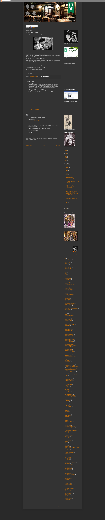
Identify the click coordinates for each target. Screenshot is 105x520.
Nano (66, 424)
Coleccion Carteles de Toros (69, 284)
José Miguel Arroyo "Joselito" (69, 396)
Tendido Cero (67, 487)
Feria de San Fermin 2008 (69, 339)
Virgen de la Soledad (68, 498)
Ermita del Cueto (67, 309)
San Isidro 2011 (67, 459)
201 (65, 258)
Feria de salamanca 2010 (69, 335)
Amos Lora (67, 264)
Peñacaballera (67, 436)
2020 (66, 150)
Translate (33, 27)
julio (67, 171)
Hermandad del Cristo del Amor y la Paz (71, 376)
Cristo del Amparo (68, 290)
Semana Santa (67, 463)
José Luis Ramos (68, 391)
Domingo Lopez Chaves (69, 294)
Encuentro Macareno (68, 305)
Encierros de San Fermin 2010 (70, 304)
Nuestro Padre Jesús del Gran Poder (71, 429)
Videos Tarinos (67, 494)
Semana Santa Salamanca (69, 475)
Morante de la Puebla (68, 421)
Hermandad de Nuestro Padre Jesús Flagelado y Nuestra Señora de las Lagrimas (71, 369)
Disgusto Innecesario (69, 177)
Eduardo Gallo (67, 298)
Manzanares (67, 416)
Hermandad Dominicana (69, 378)
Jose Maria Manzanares (69, 394)
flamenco (66, 357)
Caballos (66, 277)
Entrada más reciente (29, 145)
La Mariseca (67, 409)
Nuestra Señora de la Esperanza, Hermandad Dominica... (71, 192)
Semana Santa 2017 (68, 472)
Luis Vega (66, 412)
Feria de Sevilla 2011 (68, 349)
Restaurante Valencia (68, 451)
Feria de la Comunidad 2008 (69, 324)
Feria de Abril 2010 (68, 318)
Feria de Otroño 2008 (68, 330)
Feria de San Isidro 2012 (69, 315)
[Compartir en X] (46, 76)
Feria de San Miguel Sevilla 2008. (70, 345)
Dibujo (66, 293)
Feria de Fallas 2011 (68, 321)
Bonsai (66, 274)
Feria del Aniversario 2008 (69, 351)
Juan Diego (67, 401)
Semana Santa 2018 (68, 473)
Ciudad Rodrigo (67, 282)
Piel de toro (67, 441)
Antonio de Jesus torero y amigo (71, 183)
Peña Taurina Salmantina (69, 435)
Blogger (58, 506)
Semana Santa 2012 (68, 468)
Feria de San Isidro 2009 (69, 341)
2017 (66, 154)
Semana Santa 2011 (68, 467)
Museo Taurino (67, 422)
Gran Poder (67, 362)
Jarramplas (67, 385)
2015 (66, 157)
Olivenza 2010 (67, 431)
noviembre (68, 166)
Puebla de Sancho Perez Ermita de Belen (72, 447)
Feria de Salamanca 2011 (69, 336)
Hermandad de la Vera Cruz (69, 365)
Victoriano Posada (68, 490)
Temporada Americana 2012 (69, 484)
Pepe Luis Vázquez (68, 437)
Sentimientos (67, 477)
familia (66, 313)
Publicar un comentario (31, 143)
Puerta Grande (67, 449)
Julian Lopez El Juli (68, 406)
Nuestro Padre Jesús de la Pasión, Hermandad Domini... (71, 196)
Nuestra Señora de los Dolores (70, 427)
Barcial (66, 272)
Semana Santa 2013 (68, 469)
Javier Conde (67, 388)
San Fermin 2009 (68, 457)
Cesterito (66, 280)
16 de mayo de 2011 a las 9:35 (33, 109)
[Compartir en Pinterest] (48, 76)
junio (67, 173)
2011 (66, 163)
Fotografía (66, 359)
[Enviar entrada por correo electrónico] (42, 76)
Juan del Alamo (67, 400)
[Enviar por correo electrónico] (43, 76)
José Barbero (67, 389)
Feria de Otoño (67, 325)
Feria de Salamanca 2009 (69, 334)
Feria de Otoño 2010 (68, 329)
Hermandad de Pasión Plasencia (70, 371)
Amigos (66, 263)
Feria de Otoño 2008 (68, 326)
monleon (66, 420)
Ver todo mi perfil (75, 254)
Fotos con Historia (68, 361)
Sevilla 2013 (67, 482)
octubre (67, 167)
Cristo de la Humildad (68, 288)
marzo (67, 202)
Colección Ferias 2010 (68, 285)
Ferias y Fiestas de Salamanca (70, 356)
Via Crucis (66, 489)
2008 (66, 209)
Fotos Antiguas (67, 360)
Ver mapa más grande (67, 86)
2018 (66, 153)
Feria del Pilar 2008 (68, 354)
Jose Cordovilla (67, 390)
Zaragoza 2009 (67, 499)
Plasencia (66, 445)
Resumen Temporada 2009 (69, 452)
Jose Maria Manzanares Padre (70, 395)
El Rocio (66, 300)
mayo (67, 174)
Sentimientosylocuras (68, 478)
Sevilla (66, 480)
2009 (66, 208)
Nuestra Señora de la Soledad (70, 426)
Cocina (66, 283)
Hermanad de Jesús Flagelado (70, 364)
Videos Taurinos (67, 495)
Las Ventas (67, 411)
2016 (66, 156)
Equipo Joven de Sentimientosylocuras (71, 308)
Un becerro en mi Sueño (69, 488)
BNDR (66, 273)
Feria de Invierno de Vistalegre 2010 (71, 323)
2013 (66, 160)
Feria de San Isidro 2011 (69, 344)
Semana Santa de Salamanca (70, 474)
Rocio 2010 (67, 453)
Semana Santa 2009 (68, 464)
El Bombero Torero (68, 299)
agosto (67, 170)
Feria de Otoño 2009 (68, 328)
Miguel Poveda (67, 419)
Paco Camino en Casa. (70, 185)
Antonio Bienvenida (68, 267)
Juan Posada (67, 405)
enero (67, 205)
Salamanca (67, 454)
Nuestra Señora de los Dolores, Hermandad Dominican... (71, 189)
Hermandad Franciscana (69, 380)
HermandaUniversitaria (69, 383)
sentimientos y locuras (32, 112)
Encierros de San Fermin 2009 (70, 303)
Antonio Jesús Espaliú (68, 269)
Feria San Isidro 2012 (68, 355)
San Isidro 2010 (67, 458)
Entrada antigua (57, 145)
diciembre (67, 164)
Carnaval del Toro (68, 279)
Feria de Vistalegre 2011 (69, 350)
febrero (67, 203)
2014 (66, 159)
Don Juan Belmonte (68, 295)
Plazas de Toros (67, 446)
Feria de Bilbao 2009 (68, 320)
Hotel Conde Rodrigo (68, 384)
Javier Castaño (67, 386)
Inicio (44, 145)
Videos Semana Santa (68, 493)
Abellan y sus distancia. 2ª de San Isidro (72, 180)
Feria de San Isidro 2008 (69, 340)
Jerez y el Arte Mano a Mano (70, 178)
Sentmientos (67, 479)
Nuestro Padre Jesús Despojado (70, 430)
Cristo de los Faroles (68, 289)
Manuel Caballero (68, 415)
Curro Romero (67, 292)
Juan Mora (66, 404)
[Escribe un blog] (45, 76)
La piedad (66, 410)
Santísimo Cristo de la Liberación (70, 462)
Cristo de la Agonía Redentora (70, 287)
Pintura (66, 442)
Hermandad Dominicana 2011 (70, 379)
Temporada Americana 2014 (69, 485)
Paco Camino (67, 432)
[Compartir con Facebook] (47, 76)
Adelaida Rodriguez (68, 259)
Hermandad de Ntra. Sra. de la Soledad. (71, 366)
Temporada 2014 (68, 483)
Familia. (66, 314)
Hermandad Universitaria (69, 381)
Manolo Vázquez (68, 414)
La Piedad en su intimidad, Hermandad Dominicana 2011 (72, 187)
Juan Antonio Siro (68, 399)
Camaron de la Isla (68, 278)
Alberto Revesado (68, 262)
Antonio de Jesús (68, 268)
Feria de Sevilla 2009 (68, 346)
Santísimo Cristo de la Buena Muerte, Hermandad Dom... (72, 194)
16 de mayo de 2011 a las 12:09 (33, 120)
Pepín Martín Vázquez (68, 440)
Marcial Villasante (68, 417)
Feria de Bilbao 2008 (68, 319)
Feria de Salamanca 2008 (69, 333)
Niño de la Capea (68, 425)
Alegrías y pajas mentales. (70, 175)
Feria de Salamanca (68, 331)
